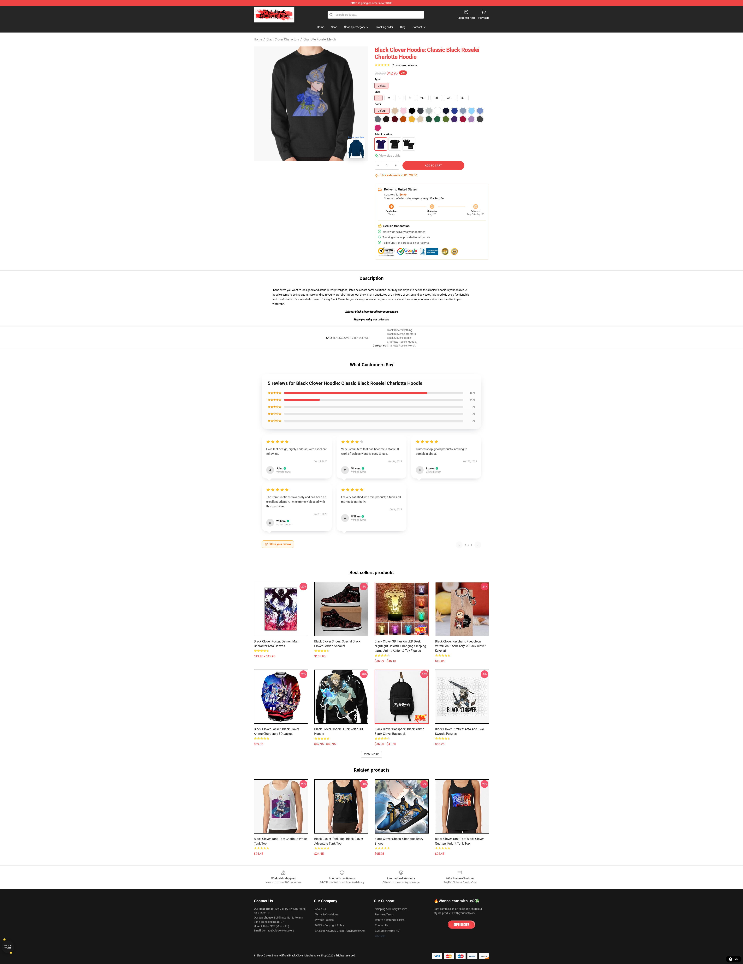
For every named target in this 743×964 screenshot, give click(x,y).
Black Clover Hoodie (399, 337)
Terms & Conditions (326, 914)
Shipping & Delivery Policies (391, 909)
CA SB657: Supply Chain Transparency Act (340, 930)
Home (258, 39)
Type (378, 79)
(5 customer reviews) (404, 65)
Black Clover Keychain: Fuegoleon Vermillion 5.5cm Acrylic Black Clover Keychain (460, 646)
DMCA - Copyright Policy (329, 925)
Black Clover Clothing (399, 330)
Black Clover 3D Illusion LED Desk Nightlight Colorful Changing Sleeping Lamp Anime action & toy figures (400, 646)
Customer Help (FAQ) (387, 930)
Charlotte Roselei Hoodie (401, 341)
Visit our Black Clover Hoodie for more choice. (372, 311)
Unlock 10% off (7, 947)
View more (371, 754)
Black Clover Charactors (282, 39)
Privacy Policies (324, 919)
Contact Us (381, 925)
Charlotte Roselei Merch (319, 39)
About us (320, 909)
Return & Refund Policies (389, 919)
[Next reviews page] (477, 544)
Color (378, 104)
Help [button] (736, 959)
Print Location (383, 134)
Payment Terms (384, 914)
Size (377, 91)
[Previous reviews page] (459, 544)
